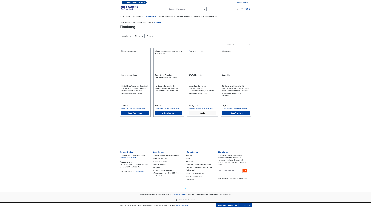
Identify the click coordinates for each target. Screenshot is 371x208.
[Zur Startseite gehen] (129, 8)
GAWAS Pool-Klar (196, 75)
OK (245, 171)
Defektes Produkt (159, 165)
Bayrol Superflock (129, 75)
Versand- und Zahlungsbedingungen (166, 155)
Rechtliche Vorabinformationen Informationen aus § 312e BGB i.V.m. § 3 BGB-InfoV (167, 173)
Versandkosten (179, 194)
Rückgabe (156, 168)
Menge (138, 36)
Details (202, 113)
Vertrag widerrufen (160, 161)
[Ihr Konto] (237, 9)
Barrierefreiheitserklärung (195, 173)
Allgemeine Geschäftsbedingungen (198, 165)
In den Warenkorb (135, 113)
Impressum (190, 179)
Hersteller (125, 36)
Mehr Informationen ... (182, 205)
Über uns (189, 155)
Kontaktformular (139, 171)
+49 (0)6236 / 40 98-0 (128, 158)
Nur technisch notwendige (227, 205)
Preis (149, 36)
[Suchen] (204, 9)
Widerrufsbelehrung (160, 158)
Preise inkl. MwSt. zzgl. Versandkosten (133, 108)
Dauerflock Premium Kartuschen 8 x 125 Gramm (166, 76)
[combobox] (185, 9)
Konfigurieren (246, 205)
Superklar (226, 75)
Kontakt (188, 158)
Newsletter (189, 161)
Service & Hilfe (242, 2)
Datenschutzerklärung (194, 176)
